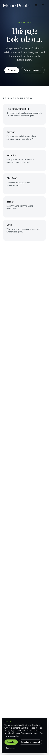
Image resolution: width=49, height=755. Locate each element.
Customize (11, 748)
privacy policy (13, 736)
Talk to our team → (32, 70)
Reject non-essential (30, 742)
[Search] (43, 5)
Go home (12, 70)
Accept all (11, 742)
